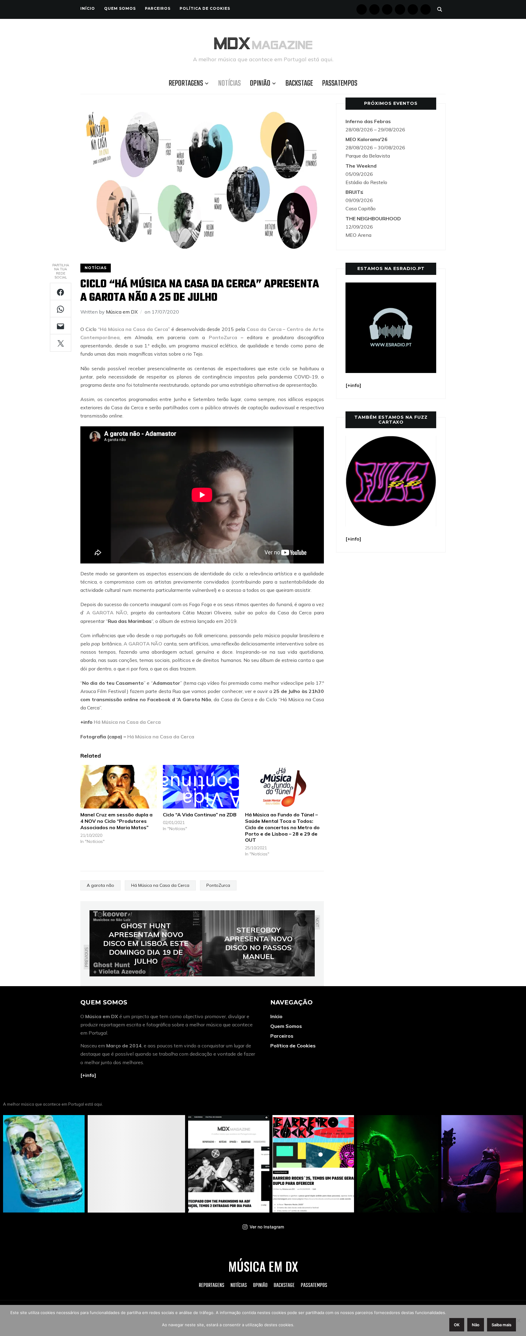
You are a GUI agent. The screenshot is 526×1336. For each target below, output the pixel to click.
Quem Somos (120, 8)
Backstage (299, 83)
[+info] (88, 1075)
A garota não (100, 885)
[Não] (518, 1320)
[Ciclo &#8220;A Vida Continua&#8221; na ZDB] (201, 786)
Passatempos (339, 83)
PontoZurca (223, 337)
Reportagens (186, 83)
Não (475, 1324)
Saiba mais (501, 1324)
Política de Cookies (205, 8)
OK (457, 1324)
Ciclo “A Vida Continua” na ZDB (200, 815)
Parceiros (157, 8)
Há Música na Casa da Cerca (134, 329)
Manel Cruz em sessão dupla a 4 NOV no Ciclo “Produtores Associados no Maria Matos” (116, 821)
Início (87, 8)
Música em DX (122, 312)
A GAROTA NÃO (106, 612)
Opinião (260, 83)
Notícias (229, 83)
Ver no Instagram (267, 1226)
